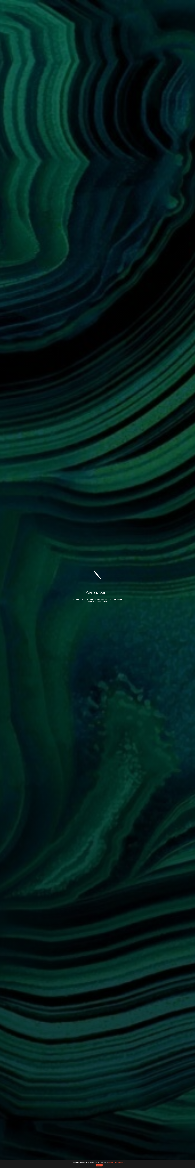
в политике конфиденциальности (116, 1162)
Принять (99, 1165)
